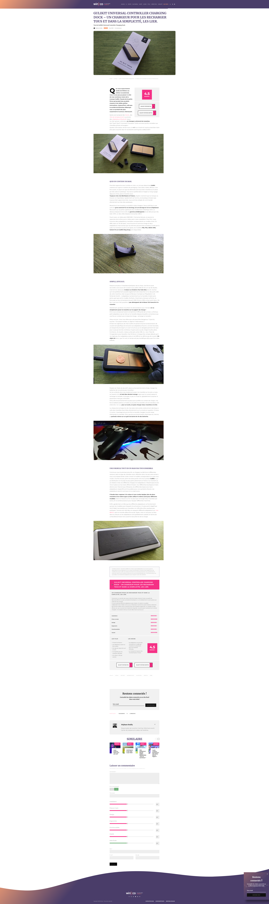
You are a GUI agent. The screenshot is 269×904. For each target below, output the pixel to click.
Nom (111, 848)
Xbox (151, 675)
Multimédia (135, 4)
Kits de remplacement (117, 117)
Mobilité (160, 4)
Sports (129, 4)
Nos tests (165, 4)
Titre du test (112, 793)
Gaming (105, 28)
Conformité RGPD (159, 901)
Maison (123, 4)
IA (126, 4)
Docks (127, 115)
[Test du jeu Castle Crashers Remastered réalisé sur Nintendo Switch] (154, 748)
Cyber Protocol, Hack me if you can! (116, 752)
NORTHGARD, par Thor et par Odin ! (129, 751)
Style (149, 4)
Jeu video (123, 675)
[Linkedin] (138, 896)
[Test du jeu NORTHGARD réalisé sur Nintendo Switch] (128, 748)
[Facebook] (129, 896)
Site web (137, 855)
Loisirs (144, 4)
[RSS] (140, 896)
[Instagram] (133, 896)
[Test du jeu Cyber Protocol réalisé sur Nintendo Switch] (115, 748)
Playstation (139, 675)
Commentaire (113, 771)
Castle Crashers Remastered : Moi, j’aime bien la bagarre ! (155, 753)
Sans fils (146, 675)
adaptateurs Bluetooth (119, 119)
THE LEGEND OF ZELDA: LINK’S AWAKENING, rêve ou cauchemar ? (142, 754)
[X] (131, 896)
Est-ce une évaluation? (114, 786)
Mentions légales (170, 901)
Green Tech (154, 4)
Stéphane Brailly (99, 28)
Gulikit (117, 675)
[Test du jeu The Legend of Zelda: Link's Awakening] (141, 748)
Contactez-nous (149, 901)
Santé (140, 4)
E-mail (111, 855)
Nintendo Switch (130, 675)
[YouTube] (135, 896)
